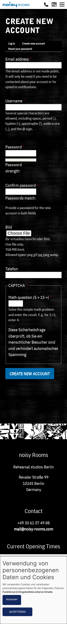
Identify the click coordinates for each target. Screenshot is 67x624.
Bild (8, 227)
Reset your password (20, 49)
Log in (11, 43)
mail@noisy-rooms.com (33, 529)
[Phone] (46, 4)
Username (13, 100)
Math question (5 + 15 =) (28, 297)
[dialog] (33, 590)
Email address (17, 59)
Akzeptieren (17, 611)
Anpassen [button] (12, 599)
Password (13, 147)
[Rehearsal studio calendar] (55, 4)
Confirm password (20, 185)
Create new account (33, 43)
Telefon (11, 268)
